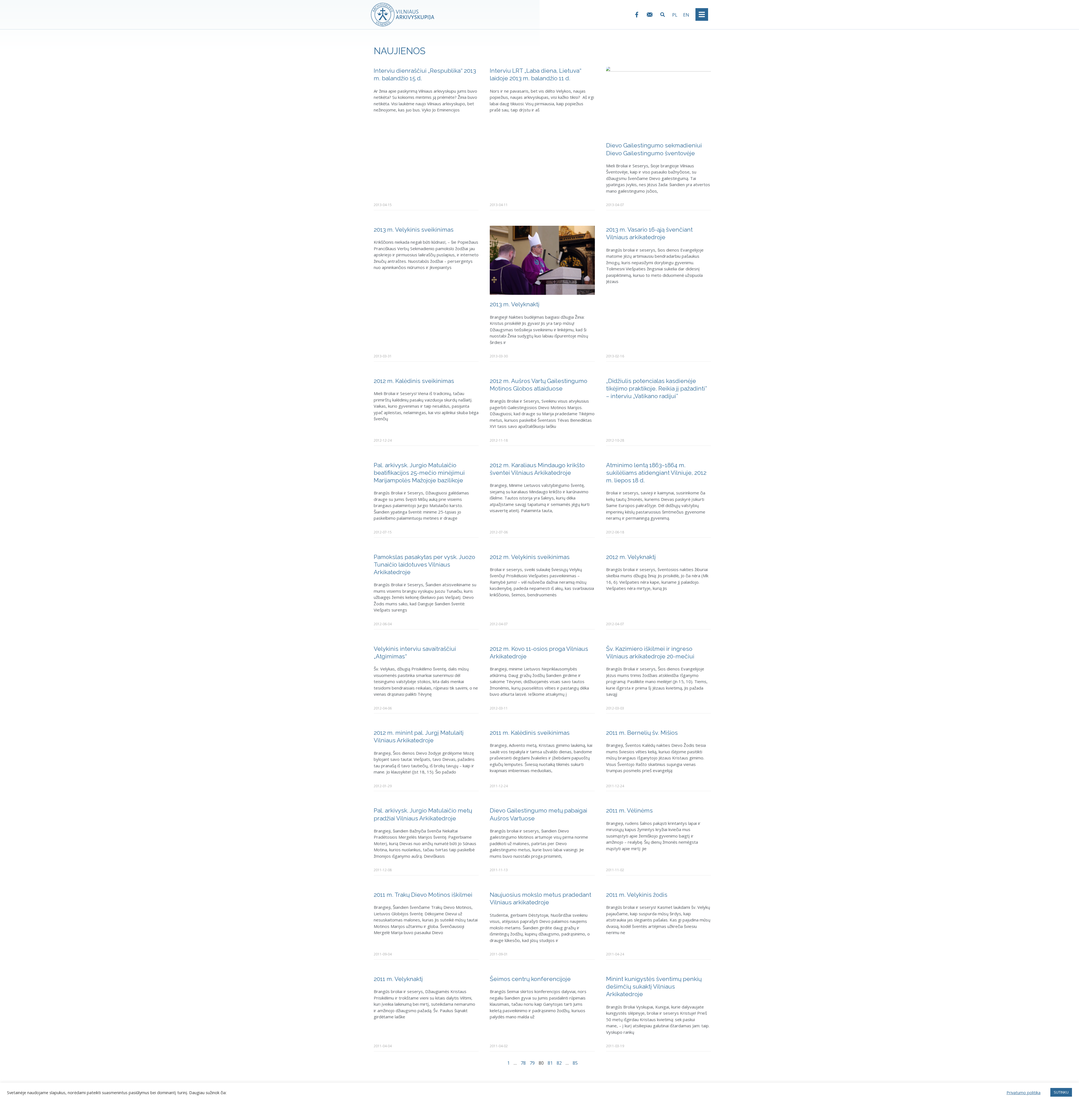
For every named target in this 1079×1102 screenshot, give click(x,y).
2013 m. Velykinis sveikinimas (414, 229)
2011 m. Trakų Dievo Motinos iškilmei (423, 894)
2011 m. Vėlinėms (629, 810)
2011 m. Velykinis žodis (636, 894)
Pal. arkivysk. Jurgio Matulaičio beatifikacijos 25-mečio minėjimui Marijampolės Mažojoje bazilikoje (419, 473)
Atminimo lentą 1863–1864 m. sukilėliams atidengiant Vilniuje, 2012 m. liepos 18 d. (656, 473)
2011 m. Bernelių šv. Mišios (642, 732)
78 (523, 1063)
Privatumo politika (1024, 1092)
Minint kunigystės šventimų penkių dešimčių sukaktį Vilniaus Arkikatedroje (654, 986)
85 (575, 1063)
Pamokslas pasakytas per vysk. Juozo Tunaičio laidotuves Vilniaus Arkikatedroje (424, 564)
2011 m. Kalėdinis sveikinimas (530, 732)
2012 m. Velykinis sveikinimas (530, 556)
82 (559, 1063)
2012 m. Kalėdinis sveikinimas (414, 380)
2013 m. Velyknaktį (515, 304)
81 (550, 1063)
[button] (662, 14)
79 (532, 1063)
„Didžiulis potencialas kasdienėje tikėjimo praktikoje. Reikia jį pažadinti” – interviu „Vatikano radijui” (656, 388)
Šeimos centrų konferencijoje (530, 978)
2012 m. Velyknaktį (631, 556)
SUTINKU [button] (1061, 1092)
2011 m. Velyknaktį (398, 978)
